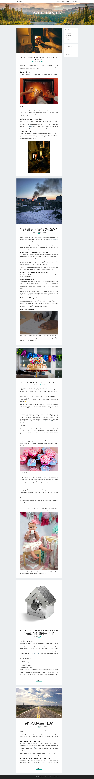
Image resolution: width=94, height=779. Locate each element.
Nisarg (57, 776)
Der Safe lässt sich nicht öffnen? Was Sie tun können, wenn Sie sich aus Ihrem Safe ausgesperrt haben (39, 632)
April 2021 (68, 39)
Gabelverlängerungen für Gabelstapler (28, 747)
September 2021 (69, 35)
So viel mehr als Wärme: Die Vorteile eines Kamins (39, 58)
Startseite (58, 1)
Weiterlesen (39, 680)
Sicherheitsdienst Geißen (53, 239)
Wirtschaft (68, 1)
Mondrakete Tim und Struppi (45, 420)
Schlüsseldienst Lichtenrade (35, 653)
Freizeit (63, 1)
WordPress (50, 776)
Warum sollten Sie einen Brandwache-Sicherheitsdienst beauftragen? (39, 229)
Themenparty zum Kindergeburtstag (39, 382)
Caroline (44, 61)
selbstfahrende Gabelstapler (26, 738)
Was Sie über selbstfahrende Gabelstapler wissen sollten (39, 723)
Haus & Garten (74, 1)
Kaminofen (31, 126)
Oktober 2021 (68, 33)
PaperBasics (20, 1)
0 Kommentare (46, 726)
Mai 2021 (67, 37)
